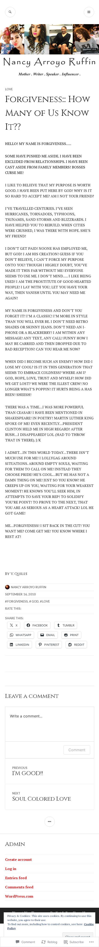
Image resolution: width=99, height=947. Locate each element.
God (35, 601)
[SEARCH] (10, 12)
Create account (18, 859)
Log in (10, 868)
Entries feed (16, 877)
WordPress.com (19, 896)
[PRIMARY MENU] (89, 12)
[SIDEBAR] (49, 821)
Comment (76, 750)
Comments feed (19, 887)
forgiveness (17, 601)
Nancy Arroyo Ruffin (28, 587)
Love (9, 89)
